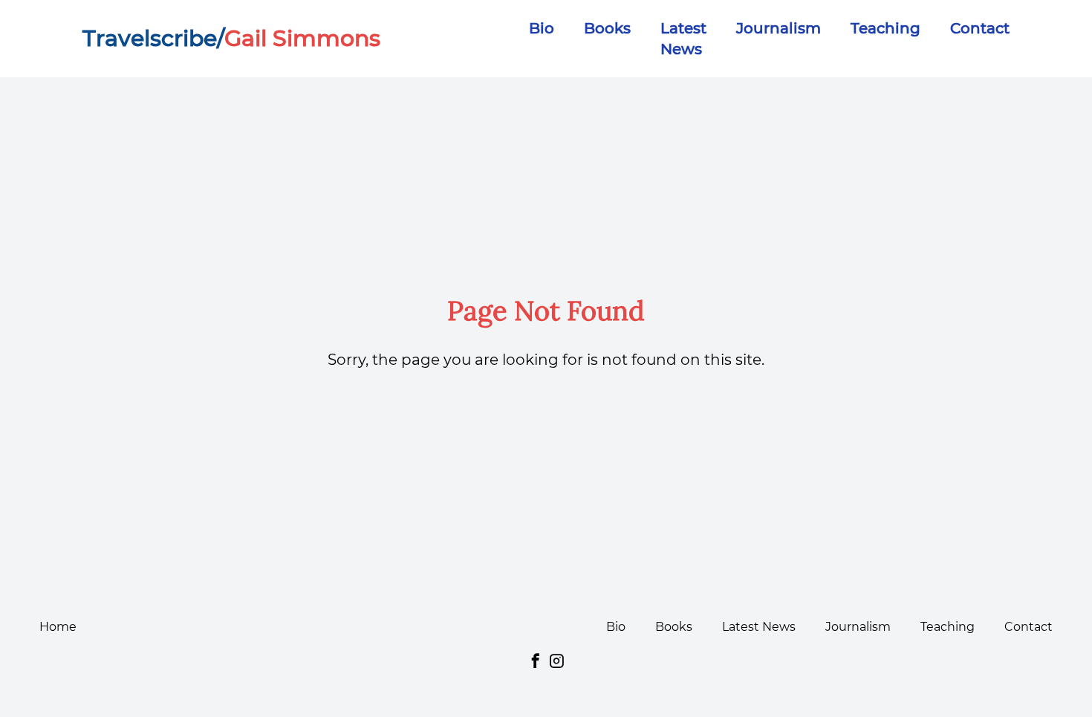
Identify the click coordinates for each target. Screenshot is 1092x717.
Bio (541, 28)
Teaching (885, 28)
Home (58, 627)
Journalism (778, 28)
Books (607, 28)
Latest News (759, 627)
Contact (980, 28)
